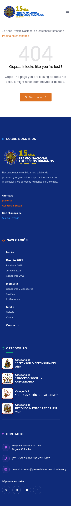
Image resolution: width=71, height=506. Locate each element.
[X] (6, 490)
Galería (10, 312)
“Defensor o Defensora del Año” (36, 363)
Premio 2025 (14, 260)
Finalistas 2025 (14, 265)
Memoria (12, 283)
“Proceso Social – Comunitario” (28, 378)
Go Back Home (34, 97)
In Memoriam (13, 299)
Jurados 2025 (13, 270)
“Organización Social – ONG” (36, 393)
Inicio (10, 252)
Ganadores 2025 (15, 275)
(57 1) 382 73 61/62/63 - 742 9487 (31, 458)
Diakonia (7, 200)
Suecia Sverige (10, 217)
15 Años (10, 294)
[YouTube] (27, 490)
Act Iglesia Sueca (12, 205)
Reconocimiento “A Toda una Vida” (36, 408)
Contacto (12, 325)
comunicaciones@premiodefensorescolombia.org (39, 469)
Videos (9, 317)
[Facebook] (37, 490)
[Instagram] (16, 490)
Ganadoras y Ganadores (19, 288)
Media (10, 307)
